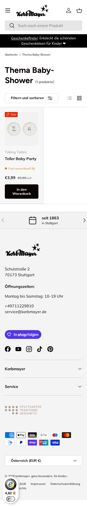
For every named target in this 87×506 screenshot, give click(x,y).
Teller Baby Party (20, 158)
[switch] (10, 499)
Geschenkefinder (24, 38)
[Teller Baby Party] (21, 129)
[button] (79, 10)
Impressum (38, 484)
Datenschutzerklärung (65, 484)
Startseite (11, 54)
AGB (23, 484)
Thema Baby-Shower (36, 54)
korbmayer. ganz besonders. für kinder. (41, 476)
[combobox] (43, 25)
